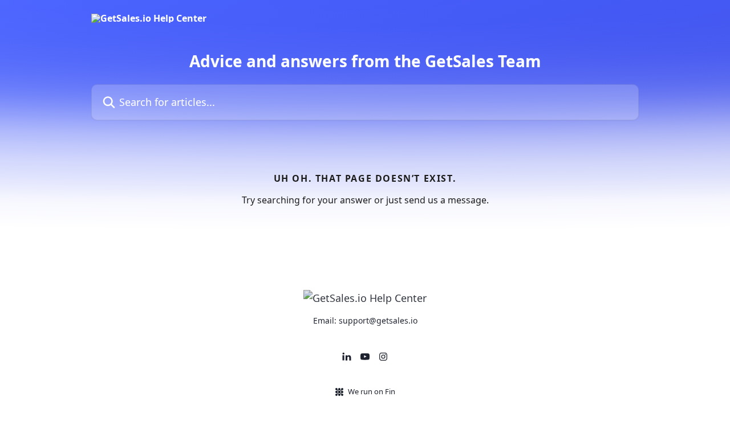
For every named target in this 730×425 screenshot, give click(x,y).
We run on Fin (371, 391)
